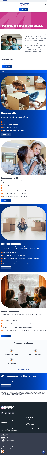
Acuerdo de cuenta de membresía (7, 446)
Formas (13, 420)
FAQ (13, 422)
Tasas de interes (24, 0)
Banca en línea (24, 9)
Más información (22, 369)
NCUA (7, 434)
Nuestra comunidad (5, 420)
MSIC (7, 437)
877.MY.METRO (7, 63)
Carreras (29, 0)
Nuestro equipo (4, 422)
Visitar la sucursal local (9, 61)
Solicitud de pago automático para (7, 448)
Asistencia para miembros (40, 0)
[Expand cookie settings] (2, 451)
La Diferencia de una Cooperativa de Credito (14, 0)
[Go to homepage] (23, 407)
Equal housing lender (10, 440)
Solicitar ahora (7, 66)
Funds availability (4, 443)
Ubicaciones (33, 0)
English (6, 0)
